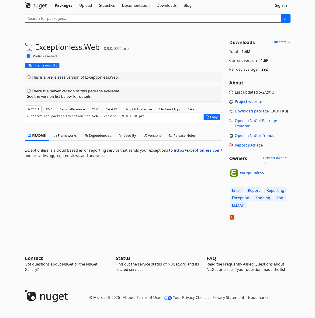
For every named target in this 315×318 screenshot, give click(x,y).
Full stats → (281, 42)
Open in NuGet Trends (254, 135)
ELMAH (238, 205)
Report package (249, 145)
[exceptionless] (234, 173)
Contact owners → (275, 160)
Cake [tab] (190, 109)
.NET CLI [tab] (33, 109)
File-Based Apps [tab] (169, 109)
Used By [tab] (129, 135)
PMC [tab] (49, 109)
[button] (212, 117)
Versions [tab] (154, 135)
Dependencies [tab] (99, 135)
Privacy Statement (228, 297)
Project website (248, 101)
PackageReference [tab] (72, 109)
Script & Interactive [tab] (138, 109)
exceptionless (252, 172)
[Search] (286, 18)
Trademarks (258, 297)
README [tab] (38, 135)
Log (280, 197)
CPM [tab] (95, 109)
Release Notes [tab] (184, 135)
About (128, 297)
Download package (252, 111)
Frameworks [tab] (67, 135)
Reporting (275, 190)
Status (123, 258)
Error (236, 190)
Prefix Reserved (45, 56)
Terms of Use (148, 297)
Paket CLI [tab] (111, 109)
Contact (34, 258)
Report (254, 190)
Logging (263, 197)
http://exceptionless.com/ (198, 150)
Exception (240, 197)
